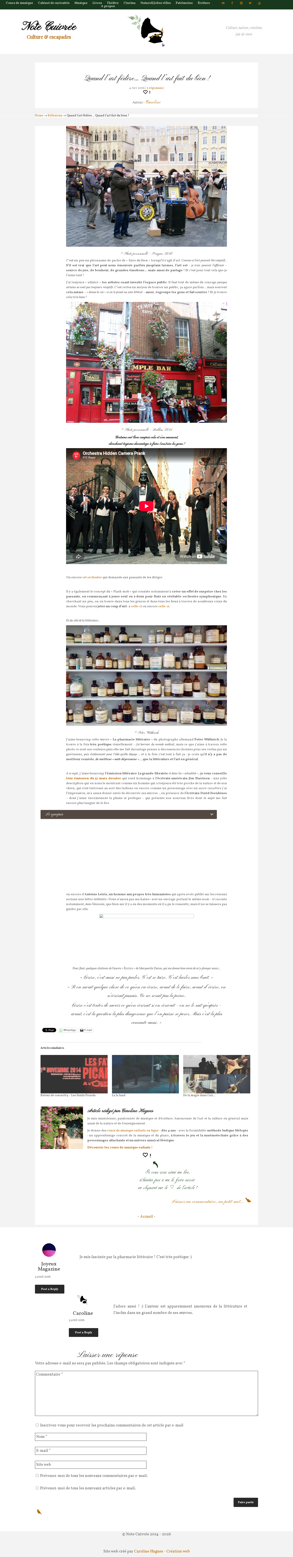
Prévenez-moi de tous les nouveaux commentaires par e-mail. (94, 1476)
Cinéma (130, 3)
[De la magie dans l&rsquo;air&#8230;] (216, 1074)
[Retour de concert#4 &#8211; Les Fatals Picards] (74, 1074)
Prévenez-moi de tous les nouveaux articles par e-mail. (88, 1488)
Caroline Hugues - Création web (162, 1551)
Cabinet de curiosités (53, 3)
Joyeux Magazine (49, 1267)
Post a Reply (49, 1289)
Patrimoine (184, 3)
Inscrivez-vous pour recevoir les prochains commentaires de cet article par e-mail (111, 1425)
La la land (118, 1095)
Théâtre (113, 3)
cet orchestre (92, 577)
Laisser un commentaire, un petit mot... (207, 1201)
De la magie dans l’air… (199, 1095)
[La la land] (145, 1074)
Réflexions (55, 116)
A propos (108, 6)
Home (39, 116)
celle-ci (137, 606)
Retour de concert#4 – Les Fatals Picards (68, 1095)
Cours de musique (19, 3)
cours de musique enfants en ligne (133, 1130)
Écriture (204, 3)
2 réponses (154, 88)
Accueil (146, 1216)
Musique (81, 3)
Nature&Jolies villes (155, 3)
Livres (97, 3)
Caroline (153, 102)
